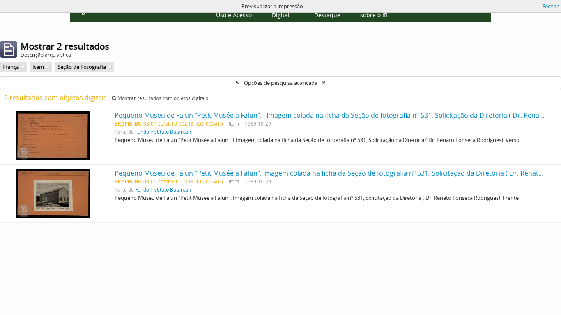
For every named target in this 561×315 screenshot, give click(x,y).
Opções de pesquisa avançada (280, 83)
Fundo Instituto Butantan (163, 131)
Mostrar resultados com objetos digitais (162, 98)
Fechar (550, 6)
